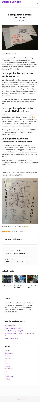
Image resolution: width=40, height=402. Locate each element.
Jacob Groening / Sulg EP (32, 286)
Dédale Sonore (11, 2)
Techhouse (9, 376)
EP (23, 21)
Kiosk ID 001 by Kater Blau (19, 286)
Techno (7, 379)
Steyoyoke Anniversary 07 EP (17, 253)
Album (18, 21)
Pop (6, 371)
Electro (7, 358)
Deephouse (9, 353)
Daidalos (17, 239)
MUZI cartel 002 (7, 286)
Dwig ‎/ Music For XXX (12, 338)
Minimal (7, 366)
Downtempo (9, 356)
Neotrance (8, 369)
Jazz (6, 363)
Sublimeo (22, 399)
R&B (6, 374)
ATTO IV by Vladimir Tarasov (17, 262)
